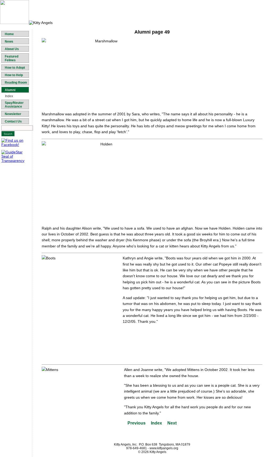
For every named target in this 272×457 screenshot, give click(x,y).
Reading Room (16, 82)
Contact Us (13, 121)
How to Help (14, 75)
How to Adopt (15, 68)
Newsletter (13, 114)
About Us (12, 49)
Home (9, 34)
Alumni (10, 90)
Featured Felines (11, 58)
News (9, 41)
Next (172, 423)
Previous (137, 423)
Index (9, 96)
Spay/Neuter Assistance (14, 104)
